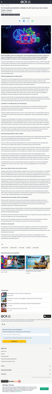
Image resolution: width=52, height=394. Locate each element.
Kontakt (2, 353)
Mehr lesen (19, 391)
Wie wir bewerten (4, 356)
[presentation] (50, 270)
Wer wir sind (3, 351)
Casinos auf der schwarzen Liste (8, 361)
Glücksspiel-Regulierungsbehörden (8, 359)
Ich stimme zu (44, 388)
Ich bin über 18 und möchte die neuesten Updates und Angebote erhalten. (18, 337)
